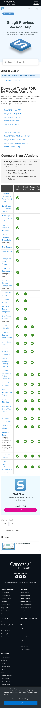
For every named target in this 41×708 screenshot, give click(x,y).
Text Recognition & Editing (7, 392)
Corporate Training (25, 595)
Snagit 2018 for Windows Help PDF (17, 136)
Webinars (22, 625)
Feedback (3, 640)
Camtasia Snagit (5, 595)
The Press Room (5, 666)
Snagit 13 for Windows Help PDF (16, 143)
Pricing (3, 663)
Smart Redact (7, 252)
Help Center (23, 640)
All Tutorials (9, 14)
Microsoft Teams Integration (6, 309)
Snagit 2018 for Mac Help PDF (15, 139)
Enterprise (23, 611)
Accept (20, 703)
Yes (5, 524)
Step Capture (7, 247)
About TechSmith (5, 657)
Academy (23, 634)
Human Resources (25, 598)
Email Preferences (25, 649)
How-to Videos (5, 628)
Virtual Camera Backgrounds (7, 283)
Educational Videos (25, 607)
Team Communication (26, 604)
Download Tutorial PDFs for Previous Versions (18, 76)
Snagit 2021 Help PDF (12, 121)
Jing (2, 614)
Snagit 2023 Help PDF (12, 114)
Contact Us (4, 660)
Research (22, 631)
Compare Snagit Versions (10, 80)
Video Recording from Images (6, 418)
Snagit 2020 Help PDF (12, 124)
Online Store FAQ (5, 681)
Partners (3, 669)
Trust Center (23, 643)
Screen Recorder (24, 592)
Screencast (4, 601)
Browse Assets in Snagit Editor (6, 237)
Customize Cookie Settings (20, 699)
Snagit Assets (4, 607)
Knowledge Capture (6, 631)
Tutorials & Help (33, 9)
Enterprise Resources (6, 675)
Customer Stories (25, 637)
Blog (21, 628)
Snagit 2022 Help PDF (12, 117)
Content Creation (5, 637)
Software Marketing (25, 601)
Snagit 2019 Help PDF (12, 132)
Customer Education (6, 621)
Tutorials (22, 621)
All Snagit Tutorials (11, 530)
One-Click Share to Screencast (6, 351)
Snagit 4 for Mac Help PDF (14, 147)
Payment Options (5, 684)
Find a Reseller (5, 678)
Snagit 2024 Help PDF (12, 110)
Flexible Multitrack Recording (6, 227)
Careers (3, 672)
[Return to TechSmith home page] (8, 3)
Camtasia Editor (5, 592)
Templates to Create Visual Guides (7, 409)
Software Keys (24, 646)
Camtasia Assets (5, 604)
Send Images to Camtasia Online (7, 208)
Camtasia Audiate (6, 598)
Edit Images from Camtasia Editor (7, 218)
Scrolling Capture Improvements (7, 335)
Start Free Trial (20, 506)
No (13, 524)
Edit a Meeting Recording (7, 625)
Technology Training (6, 634)
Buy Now (20, 510)
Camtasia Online (5, 611)
